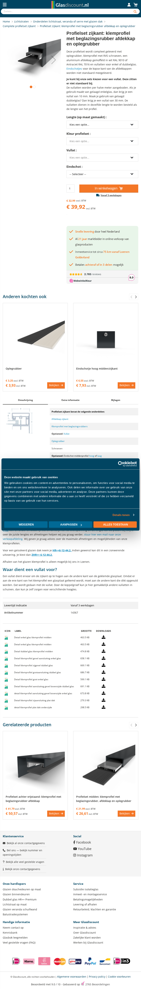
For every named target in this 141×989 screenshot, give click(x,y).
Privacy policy (97, 976)
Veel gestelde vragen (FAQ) (19, 942)
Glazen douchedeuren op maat (22, 889)
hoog (91, 455)
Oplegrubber (14, 368)
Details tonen (121, 515)
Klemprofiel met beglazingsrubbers (70, 426)
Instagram (84, 855)
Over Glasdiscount (84, 932)
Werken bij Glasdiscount (88, 942)
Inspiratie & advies (84, 927)
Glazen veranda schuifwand (20, 909)
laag (99, 455)
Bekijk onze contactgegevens (22, 869)
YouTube (84, 848)
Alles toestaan (115, 524)
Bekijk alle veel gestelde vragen (25, 862)
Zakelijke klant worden (87, 937)
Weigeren (26, 524)
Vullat (66, 433)
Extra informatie (70, 400)
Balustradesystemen (15, 914)
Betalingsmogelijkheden (88, 899)
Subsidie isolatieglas (85, 889)
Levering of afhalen (85, 904)
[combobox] (65, 11)
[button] (53, 60)
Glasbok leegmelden (15, 937)
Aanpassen (68, 524)
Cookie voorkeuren (119, 976)
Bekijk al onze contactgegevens (26, 843)
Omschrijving (25, 400)
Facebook (83, 842)
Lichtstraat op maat (15, 904)
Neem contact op (13, 927)
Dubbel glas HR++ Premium (20, 899)
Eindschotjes (74, 68)
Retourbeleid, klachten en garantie (94, 909)
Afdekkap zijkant (60, 419)
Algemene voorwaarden (71, 976)
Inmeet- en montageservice (90, 894)
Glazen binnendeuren (16, 894)
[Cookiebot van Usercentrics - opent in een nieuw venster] (121, 464)
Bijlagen (115, 400)
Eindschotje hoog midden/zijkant (97, 368)
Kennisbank (10, 932)
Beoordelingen (97, 984)
